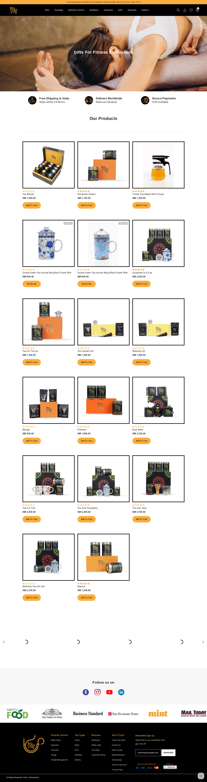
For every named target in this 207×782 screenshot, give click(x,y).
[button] (29, 191)
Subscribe (168, 753)
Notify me (32, 284)
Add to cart (31, 205)
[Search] (178, 10)
